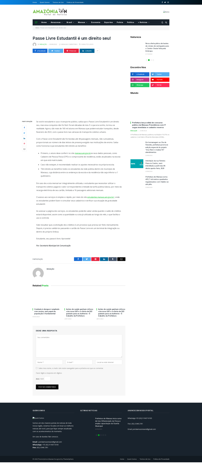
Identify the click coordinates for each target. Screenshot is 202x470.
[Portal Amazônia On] (50, 12)
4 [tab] (153, 60)
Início (37, 28)
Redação (43, 44)
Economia (95, 22)
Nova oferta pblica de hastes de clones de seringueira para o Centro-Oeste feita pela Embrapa (157, 47)
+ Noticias (142, 22)
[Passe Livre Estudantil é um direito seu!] (79, 86)
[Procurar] (166, 22)
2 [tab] (149, 60)
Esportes (108, 22)
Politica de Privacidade (75, 2)
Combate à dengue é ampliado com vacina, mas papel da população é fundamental (46, 311)
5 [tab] (105, 435)
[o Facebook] (24, 127)
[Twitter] (24, 133)
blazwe (51, 459)
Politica (130, 22)
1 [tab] (147, 60)
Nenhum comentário (69, 44)
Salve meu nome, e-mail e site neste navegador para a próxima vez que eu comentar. (71, 368)
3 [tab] (151, 60)
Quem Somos (45, 2)
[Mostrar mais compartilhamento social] (97, 51)
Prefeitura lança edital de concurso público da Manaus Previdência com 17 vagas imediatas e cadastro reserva (149, 125)
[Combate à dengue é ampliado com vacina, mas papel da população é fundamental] (47, 298)
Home (35, 2)
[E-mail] (24, 149)
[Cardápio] (36, 22)
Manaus (81, 22)
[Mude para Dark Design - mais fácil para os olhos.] (162, 22)
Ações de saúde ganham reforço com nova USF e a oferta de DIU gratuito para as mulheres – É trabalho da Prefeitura (79, 312)
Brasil (69, 22)
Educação (133, 131)
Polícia (120, 22)
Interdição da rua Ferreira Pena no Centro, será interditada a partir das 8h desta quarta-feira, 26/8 (155, 164)
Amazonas (56, 22)
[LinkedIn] (24, 138)
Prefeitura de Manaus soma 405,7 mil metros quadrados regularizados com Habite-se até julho (157, 180)
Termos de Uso (58, 2)
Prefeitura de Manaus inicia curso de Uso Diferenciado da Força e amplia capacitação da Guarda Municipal (108, 422)
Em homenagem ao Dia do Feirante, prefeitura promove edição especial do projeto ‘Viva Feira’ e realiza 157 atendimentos (156, 147)
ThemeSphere (68, 459)
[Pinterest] (24, 143)
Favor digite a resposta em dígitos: (49, 373)
